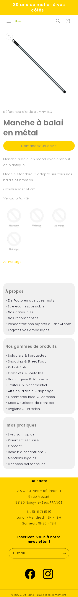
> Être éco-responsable (24, 306)
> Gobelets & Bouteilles (24, 373)
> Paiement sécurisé (22, 440)
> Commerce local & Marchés (30, 397)
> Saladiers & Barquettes (25, 355)
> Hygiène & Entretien (22, 409)
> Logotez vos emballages (27, 330)
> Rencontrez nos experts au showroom (38, 324)
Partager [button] (15, 262)
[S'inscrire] (64, 553)
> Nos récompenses (22, 318)
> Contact (13, 446)
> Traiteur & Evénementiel (26, 385)
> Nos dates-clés (19, 312)
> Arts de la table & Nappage (29, 391)
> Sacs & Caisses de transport (30, 403)
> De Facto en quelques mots (29, 300)
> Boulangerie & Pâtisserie (27, 379)
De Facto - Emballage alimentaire (44, 595)
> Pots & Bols (16, 367)
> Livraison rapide (20, 434)
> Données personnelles (25, 464)
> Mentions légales (20, 458)
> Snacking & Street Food (26, 361)
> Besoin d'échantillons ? (26, 452)
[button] (8, 21)
